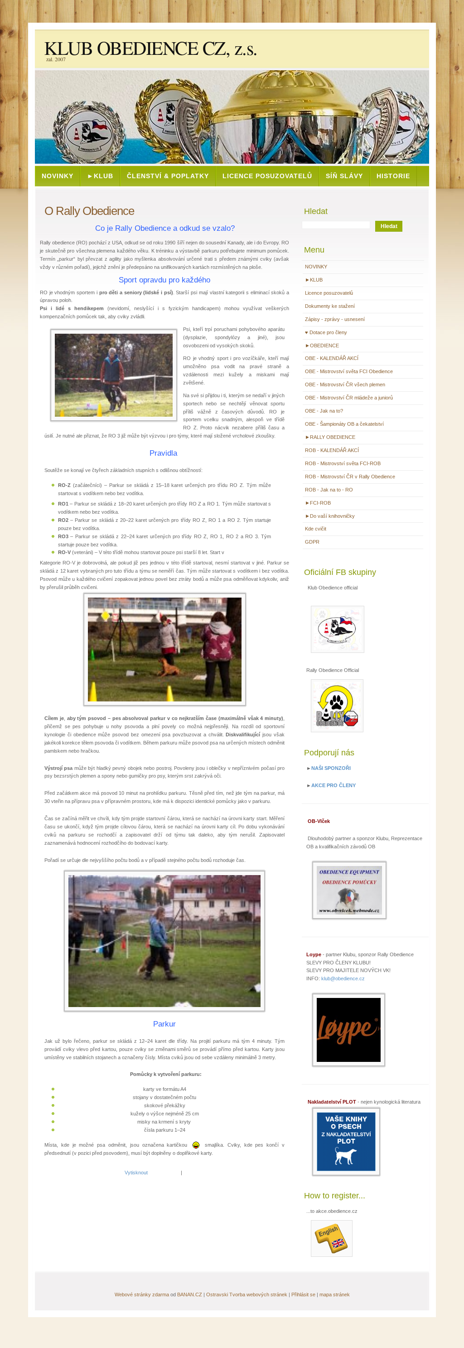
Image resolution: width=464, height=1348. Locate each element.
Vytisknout (136, 1172)
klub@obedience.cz (343, 978)
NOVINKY (57, 176)
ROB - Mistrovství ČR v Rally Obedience (350, 476)
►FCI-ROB (318, 503)
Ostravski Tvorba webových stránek (246, 1294)
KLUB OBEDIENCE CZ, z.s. (150, 47)
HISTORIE (393, 176)
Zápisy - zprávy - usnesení (335, 319)
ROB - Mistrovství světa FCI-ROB (343, 463)
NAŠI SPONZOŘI (331, 768)
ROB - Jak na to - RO (329, 489)
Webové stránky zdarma (142, 1294)
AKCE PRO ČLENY (333, 785)
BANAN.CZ (189, 1294)
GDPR (312, 542)
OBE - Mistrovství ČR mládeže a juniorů (349, 397)
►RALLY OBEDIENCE (330, 437)
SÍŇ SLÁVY (344, 176)
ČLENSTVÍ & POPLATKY (168, 176)
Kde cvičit (315, 528)
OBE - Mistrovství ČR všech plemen (345, 384)
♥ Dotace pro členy (326, 332)
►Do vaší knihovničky (330, 516)
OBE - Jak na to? (324, 411)
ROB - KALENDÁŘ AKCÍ (332, 450)
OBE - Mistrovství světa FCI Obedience (349, 371)
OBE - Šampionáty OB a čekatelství (344, 424)
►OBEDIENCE (322, 345)
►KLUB (100, 176)
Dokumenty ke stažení (330, 306)
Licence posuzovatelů (267, 176)
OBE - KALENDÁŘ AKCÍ (331, 358)
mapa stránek (334, 1294)
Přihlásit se (303, 1294)
